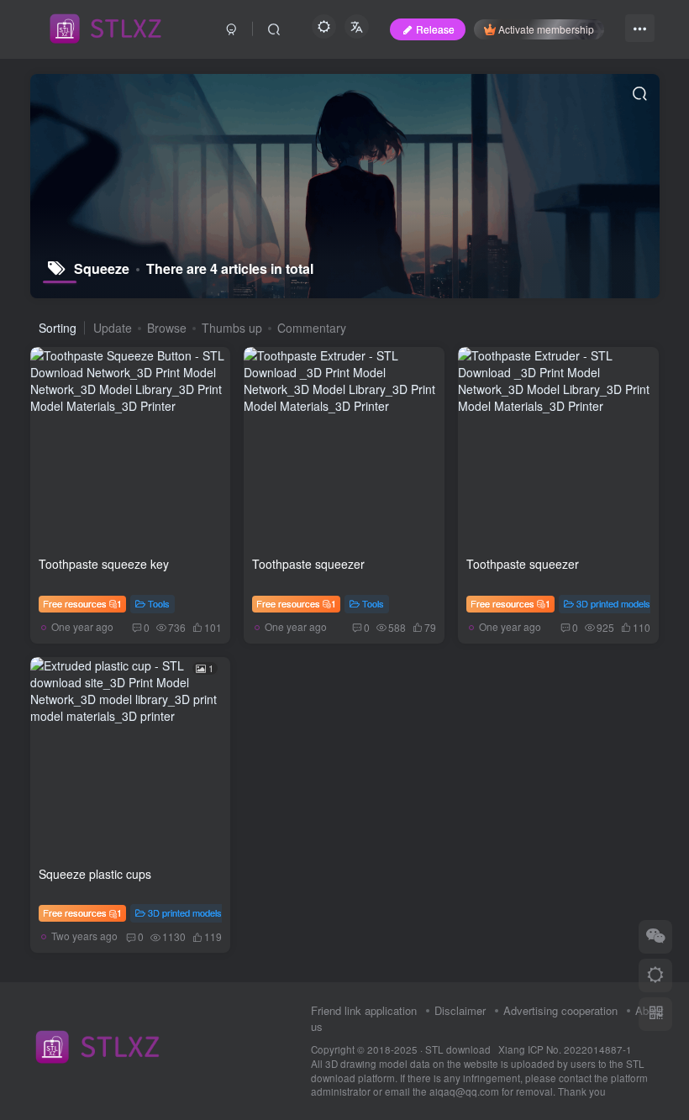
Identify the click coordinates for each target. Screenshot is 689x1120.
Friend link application (364, 1010)
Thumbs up (232, 327)
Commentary (311, 327)
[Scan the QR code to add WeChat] (655, 937)
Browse (167, 327)
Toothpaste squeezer (308, 563)
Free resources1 (83, 603)
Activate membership (546, 29)
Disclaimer (460, 1010)
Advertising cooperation (560, 1010)
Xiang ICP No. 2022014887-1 (565, 1049)
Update (112, 327)
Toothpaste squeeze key (104, 563)
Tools (159, 603)
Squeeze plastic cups (95, 873)
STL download (459, 1049)
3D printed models (613, 603)
